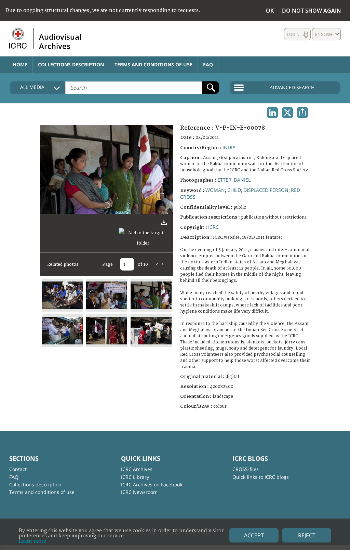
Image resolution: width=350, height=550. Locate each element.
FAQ (208, 64)
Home (20, 64)
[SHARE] (302, 112)
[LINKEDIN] (272, 112)
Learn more (32, 541)
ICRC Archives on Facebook (151, 484)
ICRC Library (135, 477)
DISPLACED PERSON (265, 190)
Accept (254, 535)
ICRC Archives (136, 469)
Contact (18, 469)
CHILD (234, 190)
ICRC (213, 227)
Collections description (71, 64)
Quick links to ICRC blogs (260, 477)
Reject (306, 535)
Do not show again (311, 10)
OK (270, 10)
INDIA (229, 147)
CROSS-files (245, 469)
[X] (287, 112)
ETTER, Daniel (234, 179)
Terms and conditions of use (153, 64)
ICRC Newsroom (139, 492)
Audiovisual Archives (60, 41)
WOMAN (215, 190)
